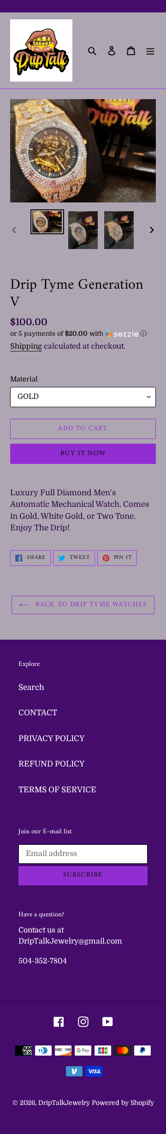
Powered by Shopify (123, 1102)
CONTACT (37, 712)
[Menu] (150, 50)
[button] (78, 333)
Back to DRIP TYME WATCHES (90, 605)
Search (31, 687)
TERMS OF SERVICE (57, 789)
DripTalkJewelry (64, 1102)
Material (24, 379)
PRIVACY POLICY (51, 738)
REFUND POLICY (51, 764)
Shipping (26, 346)
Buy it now (83, 453)
